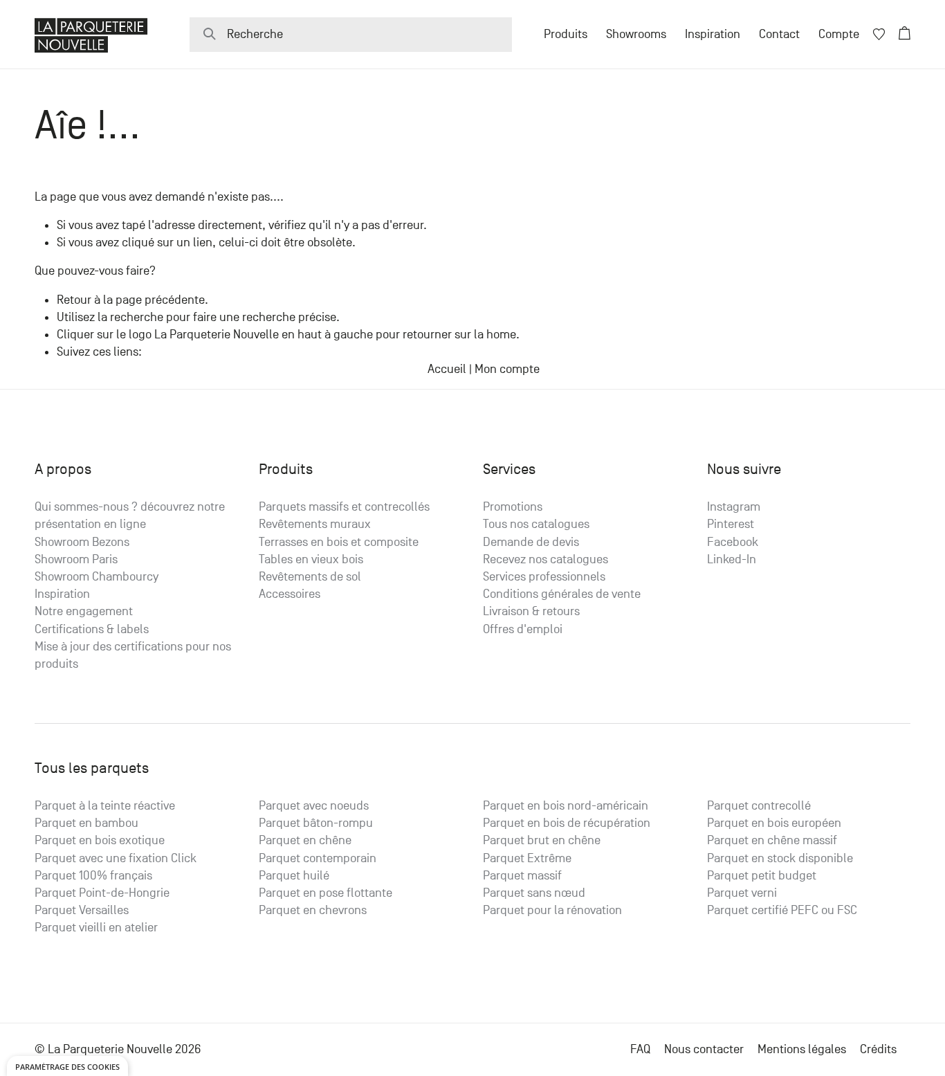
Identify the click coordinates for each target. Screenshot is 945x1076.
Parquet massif (522, 875)
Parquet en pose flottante (325, 893)
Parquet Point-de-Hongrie (102, 893)
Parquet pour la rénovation (552, 910)
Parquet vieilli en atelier (96, 927)
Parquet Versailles (82, 910)
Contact (779, 34)
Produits (565, 34)
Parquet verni (742, 893)
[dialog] (67, 1066)
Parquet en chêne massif (772, 840)
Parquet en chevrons (313, 910)
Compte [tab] (838, 34)
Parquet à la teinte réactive (105, 806)
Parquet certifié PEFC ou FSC (782, 910)
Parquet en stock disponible (780, 858)
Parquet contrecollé (759, 806)
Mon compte (507, 369)
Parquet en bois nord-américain (565, 806)
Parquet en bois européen (774, 823)
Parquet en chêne (305, 840)
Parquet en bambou (86, 823)
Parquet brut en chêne (541, 840)
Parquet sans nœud (534, 893)
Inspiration (712, 34)
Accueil (447, 369)
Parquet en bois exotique (100, 840)
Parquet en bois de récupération (566, 823)
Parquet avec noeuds (314, 806)
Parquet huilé (294, 875)
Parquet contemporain (317, 858)
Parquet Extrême (527, 858)
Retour (74, 300)
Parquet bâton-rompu (316, 823)
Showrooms (636, 34)
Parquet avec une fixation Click (115, 858)
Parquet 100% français (93, 875)
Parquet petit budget (761, 875)
